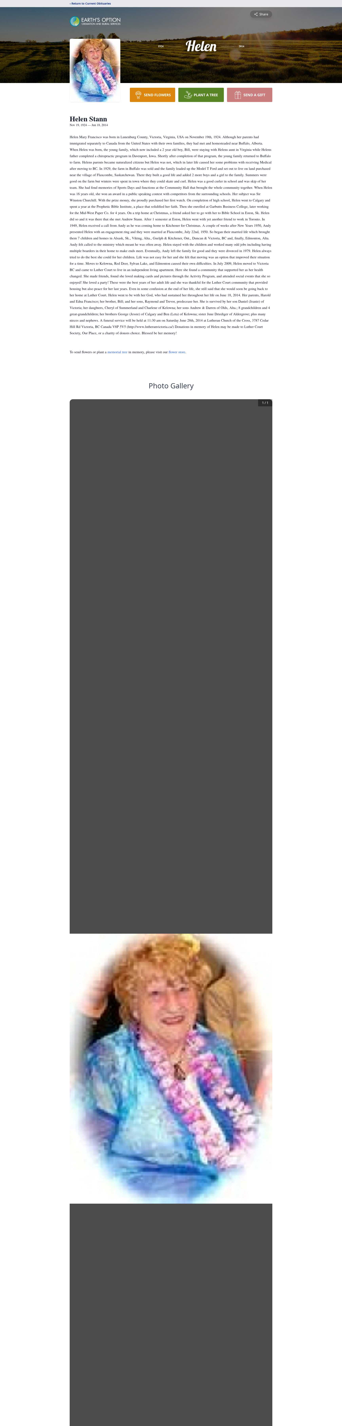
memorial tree (117, 351)
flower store (177, 351)
